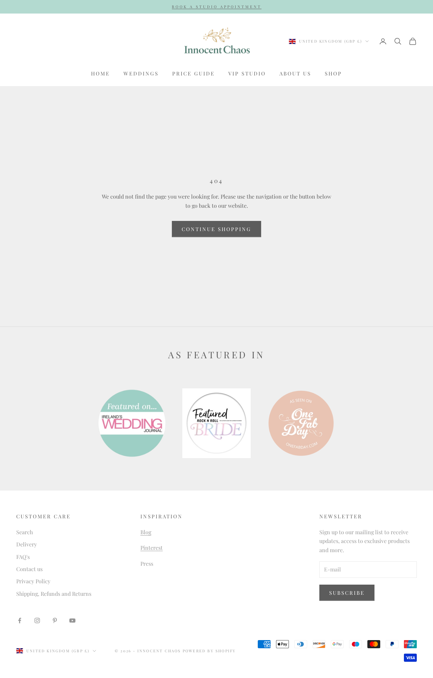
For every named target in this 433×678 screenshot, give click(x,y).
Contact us (29, 568)
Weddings (141, 73)
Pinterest (151, 547)
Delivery (26, 544)
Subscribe (347, 592)
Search (24, 532)
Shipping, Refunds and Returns (53, 593)
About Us (295, 73)
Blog (145, 532)
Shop (333, 73)
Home (100, 73)
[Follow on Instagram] (37, 620)
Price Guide (193, 73)
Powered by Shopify (209, 650)
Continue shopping (216, 229)
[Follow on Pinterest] (54, 620)
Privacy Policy (33, 581)
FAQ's (23, 556)
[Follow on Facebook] (19, 620)
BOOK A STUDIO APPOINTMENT (216, 6)
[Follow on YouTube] (72, 620)
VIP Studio (247, 73)
